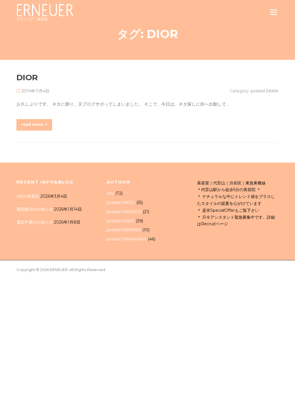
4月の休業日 (27, 196)
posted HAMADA (124, 211)
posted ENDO (121, 202)
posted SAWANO (124, 229)
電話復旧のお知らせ (34, 209)
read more (32, 124)
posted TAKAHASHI (127, 239)
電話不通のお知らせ (34, 222)
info (110, 193)
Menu (273, 12)
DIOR (27, 77)
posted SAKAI (265, 91)
